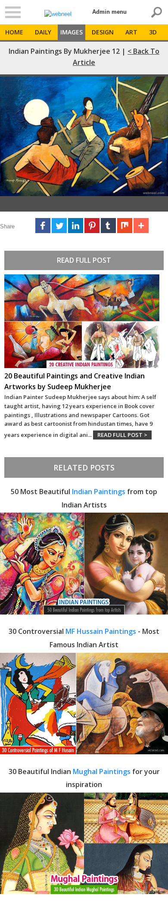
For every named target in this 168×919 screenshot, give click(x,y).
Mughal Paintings (102, 771)
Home (14, 32)
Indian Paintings (98, 491)
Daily (43, 32)
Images (71, 32)
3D (153, 32)
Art (131, 32)
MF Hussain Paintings (100, 631)
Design (103, 32)
